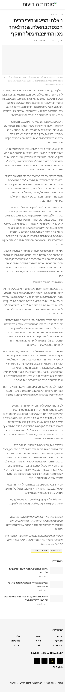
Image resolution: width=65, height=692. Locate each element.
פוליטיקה (15, 640)
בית (61, 14)
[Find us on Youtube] (37, 661)
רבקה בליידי (56, 40)
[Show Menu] (59, 4)
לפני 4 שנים (41, 590)
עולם (17, 636)
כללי (39, 645)
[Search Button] (5, 4)
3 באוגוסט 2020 (39, 40)
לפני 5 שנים (41, 576)
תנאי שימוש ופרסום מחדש (31, 683)
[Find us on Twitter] (52, 661)
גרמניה (45, 550)
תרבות (17, 645)
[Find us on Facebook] (60, 661)
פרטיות (13, 683)
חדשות (38, 636)
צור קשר (50, 683)
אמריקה (59, 640)
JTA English (57, 667)
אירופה (54, 14)
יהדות (38, 640)
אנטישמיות (56, 550)
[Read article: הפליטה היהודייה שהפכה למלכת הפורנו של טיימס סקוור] (56, 584)
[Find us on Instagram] (44, 661)
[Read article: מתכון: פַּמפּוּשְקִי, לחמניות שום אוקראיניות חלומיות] (56, 570)
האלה (35, 550)
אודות (60, 683)
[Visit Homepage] (32, 5)
